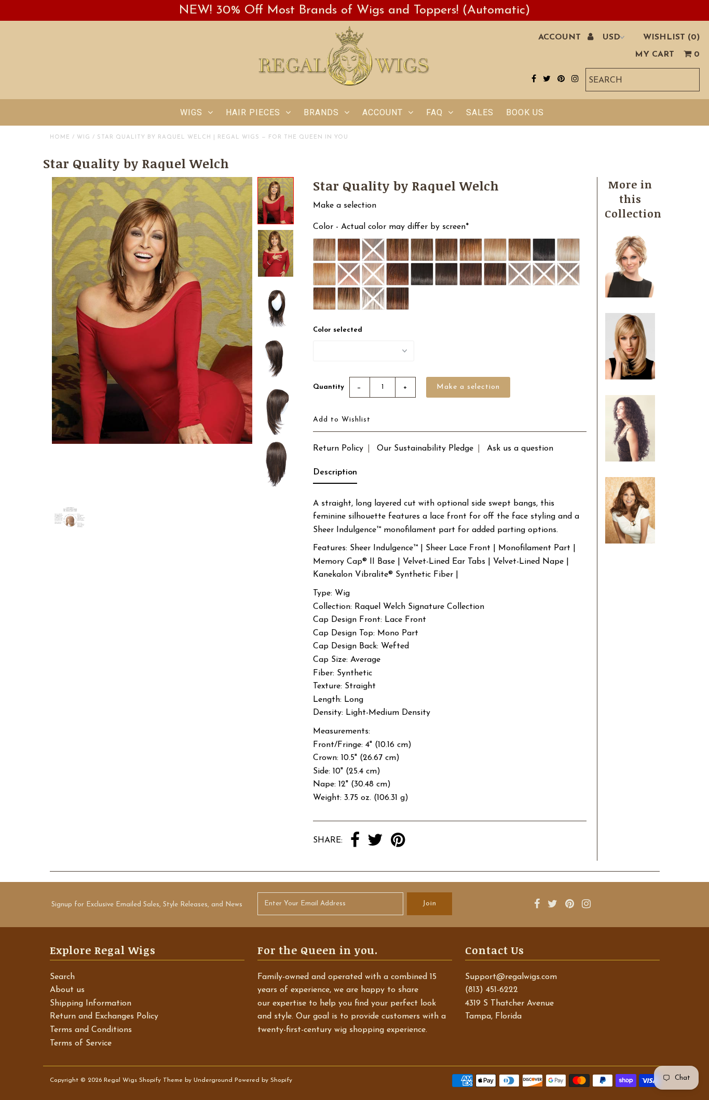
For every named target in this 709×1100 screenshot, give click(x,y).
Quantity (328, 387)
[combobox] (642, 79)
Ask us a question (520, 448)
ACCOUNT (560, 37)
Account (382, 112)
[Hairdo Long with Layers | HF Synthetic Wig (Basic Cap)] (630, 377)
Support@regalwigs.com (511, 977)
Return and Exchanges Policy (104, 1016)
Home (60, 137)
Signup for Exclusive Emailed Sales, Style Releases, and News (146, 904)
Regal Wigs (120, 1080)
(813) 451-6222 (491, 990)
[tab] (335, 475)
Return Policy (338, 448)
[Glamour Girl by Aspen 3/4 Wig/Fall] (630, 459)
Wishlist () (671, 37)
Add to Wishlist (342, 420)
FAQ (434, 112)
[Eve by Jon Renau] (630, 295)
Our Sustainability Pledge (425, 448)
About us (67, 990)
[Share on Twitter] (375, 841)
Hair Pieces (253, 112)
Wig (83, 137)
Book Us (525, 112)
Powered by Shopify (263, 1080)
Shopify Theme (161, 1080)
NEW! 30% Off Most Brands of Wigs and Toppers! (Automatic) (354, 10)
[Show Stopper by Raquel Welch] (630, 541)
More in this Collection (633, 199)
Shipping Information (90, 1003)
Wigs (191, 112)
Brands (321, 112)
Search (62, 977)
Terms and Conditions (91, 1030)
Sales (480, 112)
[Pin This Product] (398, 841)
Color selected (337, 330)
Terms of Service (81, 1043)
